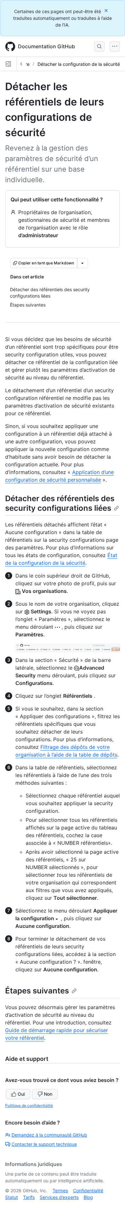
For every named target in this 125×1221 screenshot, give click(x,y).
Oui (21, 1094)
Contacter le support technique (44, 1144)
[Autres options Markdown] (82, 263)
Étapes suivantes (37, 990)
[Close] (107, 10)
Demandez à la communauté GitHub (49, 1135)
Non (48, 1094)
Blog (88, 1197)
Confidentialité (88, 1190)
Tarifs (29, 1197)
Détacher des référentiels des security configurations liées (59, 503)
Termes (60, 1190)
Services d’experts (59, 1197)
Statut (11, 1197)
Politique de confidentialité (29, 1105)
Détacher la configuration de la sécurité (79, 64)
